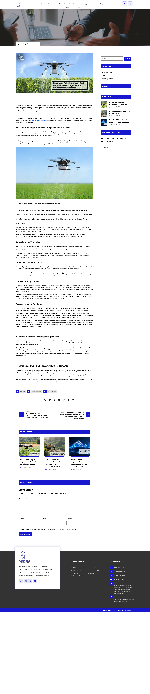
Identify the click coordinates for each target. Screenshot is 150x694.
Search (127, 58)
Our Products (94, 570)
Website (69, 519)
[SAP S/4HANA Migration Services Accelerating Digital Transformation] (104, 122)
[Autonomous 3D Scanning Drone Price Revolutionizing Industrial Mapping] (104, 113)
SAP (103, 75)
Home (75, 567)
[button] (36, 400)
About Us (93, 567)
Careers (92, 573)
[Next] (87, 432)
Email (45, 519)
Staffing (75, 573)
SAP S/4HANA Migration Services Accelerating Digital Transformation (119, 122)
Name (21, 519)
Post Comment (25, 534)
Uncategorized (107, 79)
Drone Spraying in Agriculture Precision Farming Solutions (118, 104)
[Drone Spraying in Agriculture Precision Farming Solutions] (104, 104)
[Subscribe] (129, 147)
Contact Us (76, 576)
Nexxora (22, 391)
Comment (23, 499)
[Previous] (84, 432)
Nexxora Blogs (52, 391)
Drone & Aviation (78, 570)
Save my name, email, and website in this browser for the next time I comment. (48, 529)
